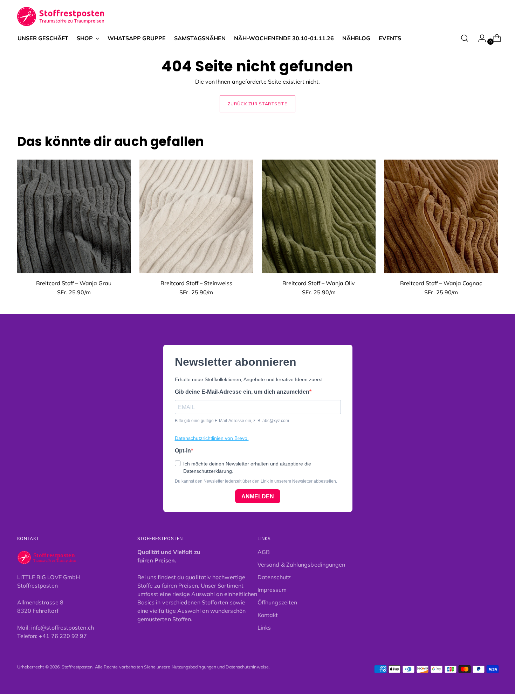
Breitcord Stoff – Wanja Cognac (441, 283)
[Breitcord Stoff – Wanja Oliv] (319, 216)
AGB (264, 551)
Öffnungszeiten (277, 602)
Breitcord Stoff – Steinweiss (196, 283)
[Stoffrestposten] (61, 16)
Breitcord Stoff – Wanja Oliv (318, 283)
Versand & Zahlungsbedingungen (301, 564)
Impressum (272, 589)
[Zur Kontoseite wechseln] (479, 38)
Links (264, 627)
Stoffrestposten (77, 667)
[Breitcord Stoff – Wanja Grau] (74, 216)
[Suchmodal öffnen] (465, 38)
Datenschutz (274, 577)
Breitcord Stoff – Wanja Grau (73, 283)
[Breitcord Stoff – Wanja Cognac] (441, 216)
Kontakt (268, 614)
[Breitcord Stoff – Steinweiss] (196, 216)
